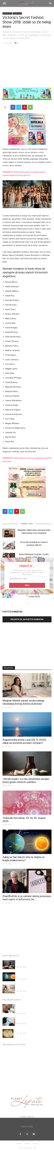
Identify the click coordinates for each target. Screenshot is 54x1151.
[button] (27, 566)
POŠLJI (27, 585)
